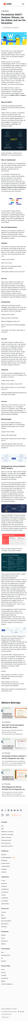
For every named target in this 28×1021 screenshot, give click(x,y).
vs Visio (3, 880)
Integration (4, 869)
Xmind (3, 515)
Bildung (3, 981)
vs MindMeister (5, 889)
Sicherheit (3, 872)
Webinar (3, 943)
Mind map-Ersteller (6, 840)
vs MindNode (4, 897)
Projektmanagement (6, 857)
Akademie (3, 918)
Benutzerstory (5, 923)
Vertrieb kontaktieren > (7, 984)
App (2, 825)
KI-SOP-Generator (6, 843)
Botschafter (4, 941)
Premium (3, 972)
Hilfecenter (4, 926)
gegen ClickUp (5, 903)
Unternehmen (4, 978)
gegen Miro (4, 883)
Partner (3, 938)
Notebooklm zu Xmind (7, 846)
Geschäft (3, 975)
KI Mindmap (4, 860)
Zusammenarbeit (5, 866)
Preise (2, 969)
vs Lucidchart (4, 900)
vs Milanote (4, 886)
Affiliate (3, 935)
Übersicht (3, 854)
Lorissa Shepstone (16, 155)
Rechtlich (3, 961)
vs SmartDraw (4, 892)
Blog (2, 915)
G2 (2, 958)
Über (2, 952)
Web (2, 828)
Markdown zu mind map (7, 831)
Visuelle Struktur (5, 863)
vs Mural (3, 895)
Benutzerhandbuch (6, 920)
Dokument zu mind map (7, 834)
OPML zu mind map (6, 837)
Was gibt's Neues (5, 955)
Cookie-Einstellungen (6, 1014)
